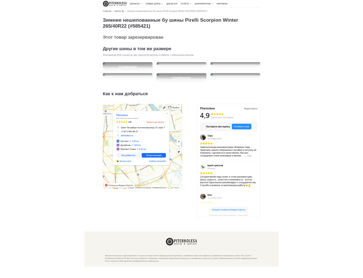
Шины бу (119, 10)
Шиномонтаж (203, 3)
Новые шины (153, 3)
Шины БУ (135, 3)
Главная (107, 10)
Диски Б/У (171, 3)
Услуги (185, 3)
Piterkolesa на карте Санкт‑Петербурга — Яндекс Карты (228, 215)
